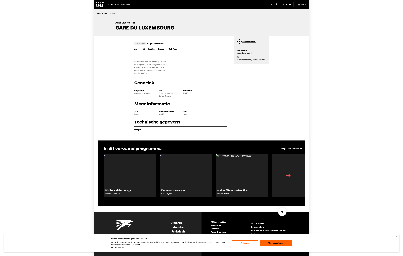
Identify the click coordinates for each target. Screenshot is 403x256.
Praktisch (178, 231)
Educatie (177, 227)
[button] (170, 247)
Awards (176, 222)
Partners (215, 228)
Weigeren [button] (245, 243)
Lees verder (135, 245)
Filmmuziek (216, 225)
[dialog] (201, 243)
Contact (254, 233)
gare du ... (113, 13)
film (105, 13)
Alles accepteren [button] (275, 243)
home (99, 13)
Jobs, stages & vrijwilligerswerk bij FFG (269, 230)
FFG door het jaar (219, 222)
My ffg (289, 4)
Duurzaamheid (257, 227)
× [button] (396, 236)
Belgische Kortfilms (290, 148)
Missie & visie (257, 223)
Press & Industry (218, 232)
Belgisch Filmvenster (156, 43)
